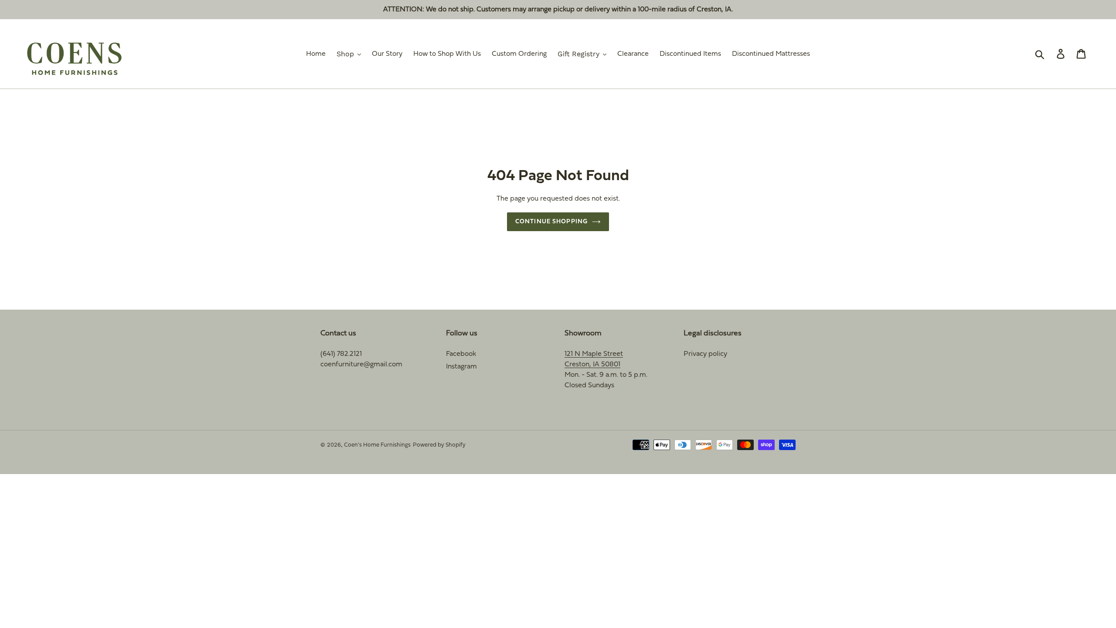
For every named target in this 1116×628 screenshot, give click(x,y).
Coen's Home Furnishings (377, 445)
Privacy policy (705, 354)
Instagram (461, 367)
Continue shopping (551, 222)
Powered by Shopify (439, 445)
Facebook (461, 354)
